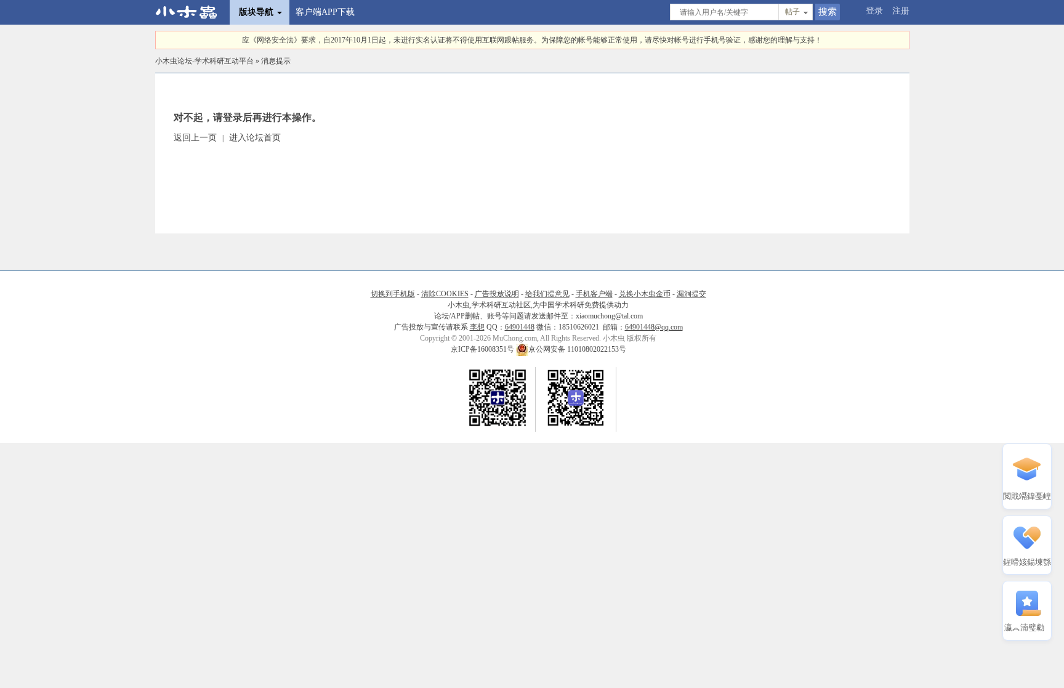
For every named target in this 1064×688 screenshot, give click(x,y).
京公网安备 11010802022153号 (577, 349)
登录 (874, 10)
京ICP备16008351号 (483, 349)
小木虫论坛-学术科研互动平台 (204, 61)
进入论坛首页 (255, 137)
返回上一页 (195, 137)
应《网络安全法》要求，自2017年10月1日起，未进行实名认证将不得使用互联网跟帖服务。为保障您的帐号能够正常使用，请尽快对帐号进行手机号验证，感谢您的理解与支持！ (532, 40)
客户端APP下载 (325, 12)
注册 (900, 10)
